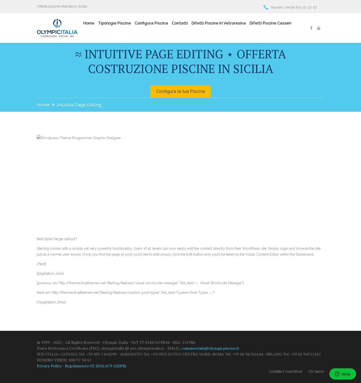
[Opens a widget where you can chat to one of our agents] (342, 374)
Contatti (180, 23)
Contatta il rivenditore (285, 371)
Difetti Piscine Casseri (270, 23)
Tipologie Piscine (114, 23)
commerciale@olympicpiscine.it (210, 348)
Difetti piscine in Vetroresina (219, 23)
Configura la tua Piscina (180, 91)
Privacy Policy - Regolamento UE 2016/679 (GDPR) (81, 366)
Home (88, 23)
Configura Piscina (151, 23)
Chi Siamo (316, 371)
